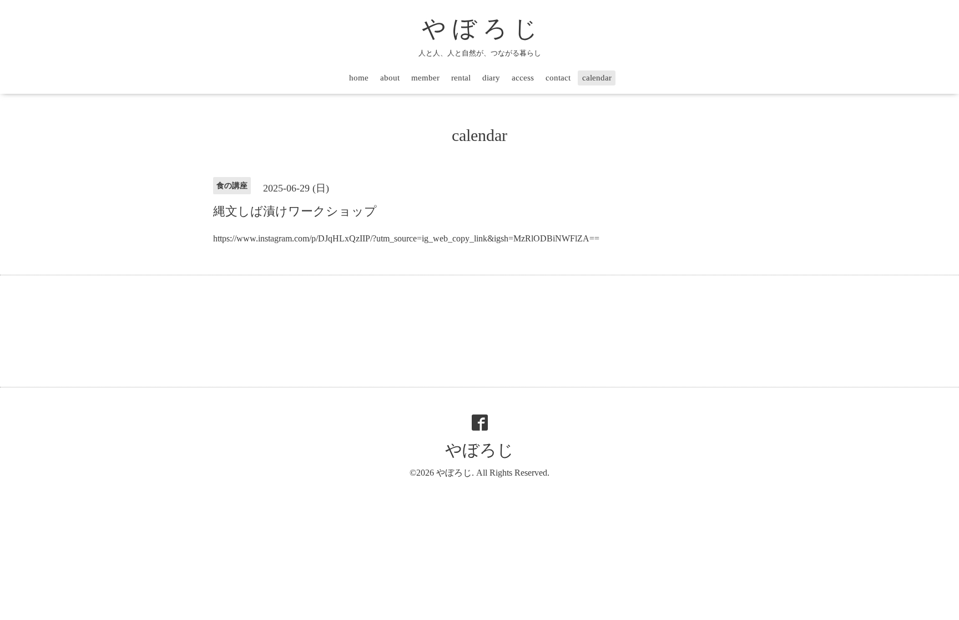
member (425, 77)
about (390, 77)
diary (491, 77)
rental (461, 77)
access (523, 77)
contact (558, 77)
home (359, 77)
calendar (597, 77)
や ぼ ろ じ (480, 29)
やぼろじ (479, 450)
